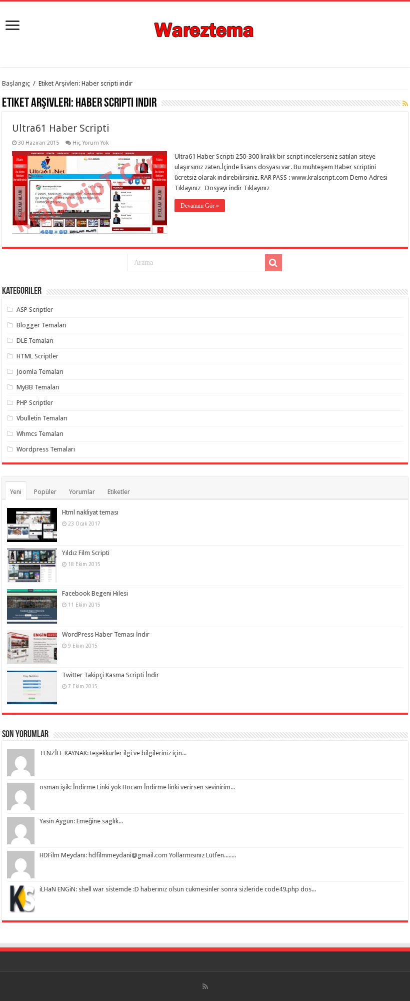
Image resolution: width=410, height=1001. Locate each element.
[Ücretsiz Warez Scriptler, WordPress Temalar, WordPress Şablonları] (204, 29)
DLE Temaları (35, 340)
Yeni (16, 491)
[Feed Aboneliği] (405, 104)
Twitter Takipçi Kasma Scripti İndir (110, 675)
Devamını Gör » (199, 205)
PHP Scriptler (34, 402)
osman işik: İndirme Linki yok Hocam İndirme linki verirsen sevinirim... (137, 787)
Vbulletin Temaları (42, 418)
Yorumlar (82, 491)
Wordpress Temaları (45, 449)
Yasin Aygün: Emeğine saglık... (81, 821)
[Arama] (273, 262)
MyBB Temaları (38, 387)
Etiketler (119, 491)
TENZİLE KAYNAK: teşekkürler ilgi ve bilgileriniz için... (113, 753)
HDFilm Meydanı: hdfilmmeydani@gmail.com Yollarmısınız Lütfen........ (138, 855)
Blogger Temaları (41, 325)
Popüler (45, 491)
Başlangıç (16, 83)
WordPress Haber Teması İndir (106, 634)
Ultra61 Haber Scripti (61, 128)
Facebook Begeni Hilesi (95, 593)
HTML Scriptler (37, 356)
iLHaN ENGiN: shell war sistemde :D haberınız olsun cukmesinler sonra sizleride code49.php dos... (178, 889)
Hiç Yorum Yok (90, 143)
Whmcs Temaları (40, 433)
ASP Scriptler (34, 309)
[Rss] (205, 986)
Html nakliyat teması (90, 512)
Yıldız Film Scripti (86, 553)
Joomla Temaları (40, 371)
